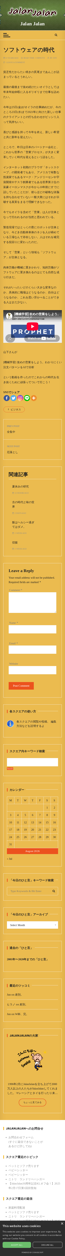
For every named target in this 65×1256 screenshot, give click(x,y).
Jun (55, 58)
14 (39, 822)
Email (13, 643)
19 (25, 829)
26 (25, 837)
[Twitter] (13, 398)
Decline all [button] (47, 1245)
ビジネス (16, 409)
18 (17, 829)
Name (13, 622)
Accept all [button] (17, 1245)
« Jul (9, 858)
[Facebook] (7, 398)
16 (54, 822)
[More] (34, 398)
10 (10, 822)
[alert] (32, 1238)
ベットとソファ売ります (23, 1165)
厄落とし (12, 452)
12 (25, 822)
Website (13, 663)
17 (10, 829)
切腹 (15, 542)
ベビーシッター (18, 1170)
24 (10, 837)
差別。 (19, 994)
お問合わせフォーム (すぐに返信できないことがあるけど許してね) (25, 1142)
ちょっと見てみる (32, 1102)
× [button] (62, 1223)
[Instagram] (20, 398)
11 (18, 822)
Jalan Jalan (32, 23)
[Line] (27, 398)
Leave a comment (15, 62)
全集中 (11, 431)
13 (32, 822)
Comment (15, 590)
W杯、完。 (22, 1014)
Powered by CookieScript (32, 1252)
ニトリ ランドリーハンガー (26, 1179)
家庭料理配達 (16, 1207)
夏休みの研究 (20, 486)
